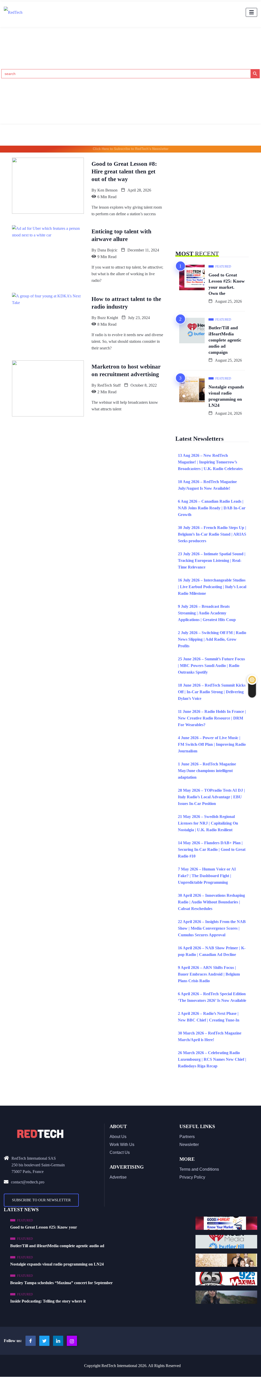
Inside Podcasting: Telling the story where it (48, 1301)
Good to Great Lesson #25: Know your (43, 1227)
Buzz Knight (107, 317)
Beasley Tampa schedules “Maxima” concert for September (61, 1283)
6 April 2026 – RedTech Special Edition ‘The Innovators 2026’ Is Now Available (212, 997)
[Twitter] (44, 1341)
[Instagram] (72, 1341)
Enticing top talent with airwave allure (121, 235)
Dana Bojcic (107, 250)
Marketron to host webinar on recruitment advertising (126, 370)
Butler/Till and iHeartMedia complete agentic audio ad (57, 1246)
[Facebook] (30, 1341)
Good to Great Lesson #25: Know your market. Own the (226, 284)
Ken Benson (107, 190)
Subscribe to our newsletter (41, 1200)
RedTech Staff (109, 385)
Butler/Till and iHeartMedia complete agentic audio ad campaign (224, 340)
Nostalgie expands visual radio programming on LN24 (226, 396)
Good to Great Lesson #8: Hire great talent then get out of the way (124, 171)
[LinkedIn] (58, 1341)
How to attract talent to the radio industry (126, 303)
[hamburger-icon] (251, 12)
